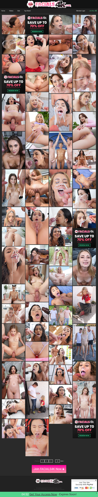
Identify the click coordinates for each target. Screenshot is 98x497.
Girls (18, 11)
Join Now (92, 11)
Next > (62, 461)
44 (57, 461)
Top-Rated (27, 11)
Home (3, 11)
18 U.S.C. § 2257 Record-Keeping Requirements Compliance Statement (49, 489)
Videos (11, 11)
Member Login (80, 11)
